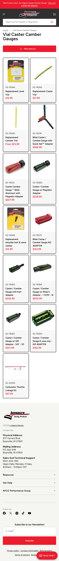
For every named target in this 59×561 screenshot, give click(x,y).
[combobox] (29, 22)
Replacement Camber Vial (11, 139)
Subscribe (29, 541)
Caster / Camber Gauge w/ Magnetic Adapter (42, 189)
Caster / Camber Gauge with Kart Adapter (13, 291)
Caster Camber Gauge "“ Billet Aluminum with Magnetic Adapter (14, 191)
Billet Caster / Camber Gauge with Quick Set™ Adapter (43, 140)
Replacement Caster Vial (43, 93)
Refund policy (46, 550)
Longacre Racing (16, 425)
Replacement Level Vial (14, 93)
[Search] (52, 22)
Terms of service (22, 555)
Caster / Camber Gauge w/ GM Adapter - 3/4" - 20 (14, 341)
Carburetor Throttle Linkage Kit (14, 389)
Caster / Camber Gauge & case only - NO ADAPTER (42, 341)
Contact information (29, 550)
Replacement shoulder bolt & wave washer (15, 242)
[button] (4, 14)
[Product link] (16, 80)
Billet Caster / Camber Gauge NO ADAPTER (42, 242)
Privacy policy (13, 550)
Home (5, 30)
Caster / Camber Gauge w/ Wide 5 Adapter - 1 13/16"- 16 (43, 291)
